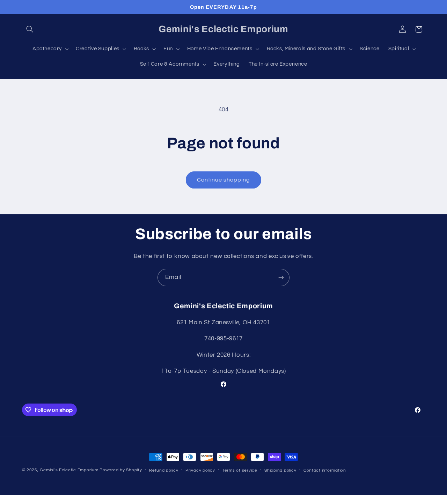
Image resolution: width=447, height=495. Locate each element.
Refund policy (163, 470)
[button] (30, 29)
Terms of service (239, 470)
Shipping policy (280, 470)
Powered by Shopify (121, 470)
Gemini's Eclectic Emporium (69, 470)
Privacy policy (200, 470)
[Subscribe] (281, 277)
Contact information (324, 470)
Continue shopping (223, 180)
